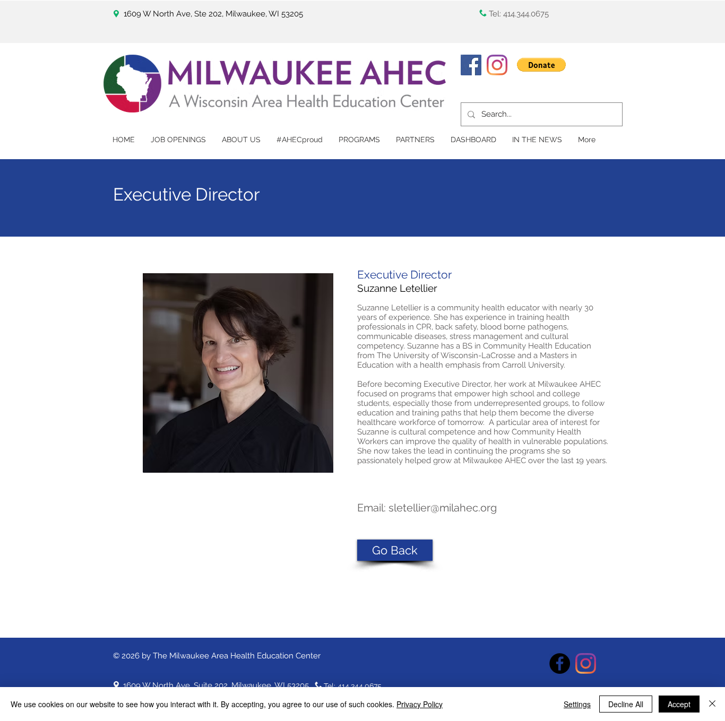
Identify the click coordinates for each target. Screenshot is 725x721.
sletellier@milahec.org (443, 507)
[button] (541, 65)
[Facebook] (471, 65)
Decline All (625, 704)
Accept (679, 704)
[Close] (712, 704)
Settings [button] (577, 704)
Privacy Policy (419, 704)
